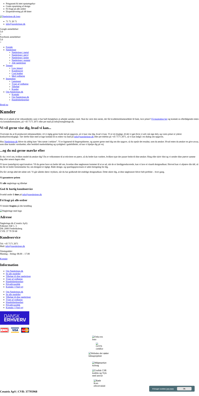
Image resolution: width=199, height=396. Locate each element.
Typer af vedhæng (14, 279)
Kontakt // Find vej (14, 287)
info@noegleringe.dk (32, 194)
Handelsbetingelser (14, 281)
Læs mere (170, 389)
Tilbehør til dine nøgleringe (18, 276)
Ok (184, 388)
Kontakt (3, 259)
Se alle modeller (13, 273)
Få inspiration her (159, 119)
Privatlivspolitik (13, 284)
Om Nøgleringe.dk (14, 271)
